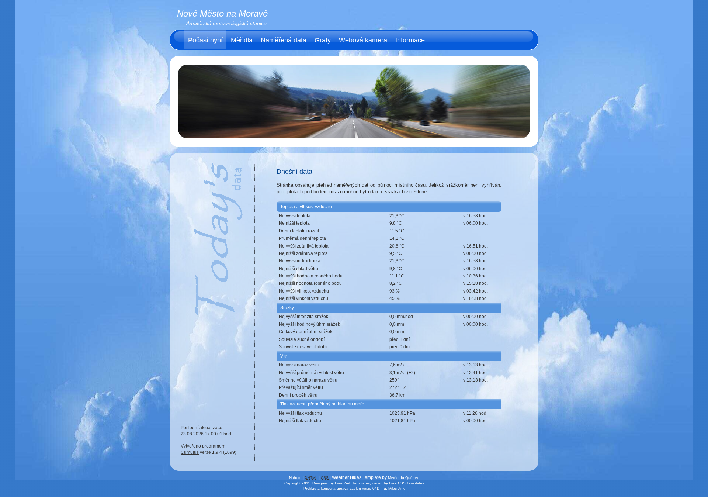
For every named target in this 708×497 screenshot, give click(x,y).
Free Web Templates (352, 483)
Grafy (323, 40)
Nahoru (295, 478)
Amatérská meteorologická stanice (226, 23)
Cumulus (190, 452)
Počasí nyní (205, 40)
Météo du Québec (403, 478)
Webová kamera (363, 40)
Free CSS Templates (406, 483)
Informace (410, 40)
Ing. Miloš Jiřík (393, 488)
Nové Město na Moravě (222, 13)
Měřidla (242, 40)
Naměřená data (283, 40)
